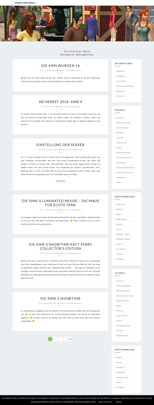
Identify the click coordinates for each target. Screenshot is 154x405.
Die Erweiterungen (123, 123)
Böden (118, 214)
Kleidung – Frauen (123, 234)
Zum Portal (120, 96)
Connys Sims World (24, 2)
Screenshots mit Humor (125, 167)
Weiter (71, 339)
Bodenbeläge (121, 219)
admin (62, 70)
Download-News (122, 301)
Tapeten (119, 254)
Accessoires (120, 204)
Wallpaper (120, 259)
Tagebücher (120, 177)
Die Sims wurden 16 (60, 66)
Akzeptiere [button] (119, 402)
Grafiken (119, 330)
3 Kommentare (74, 210)
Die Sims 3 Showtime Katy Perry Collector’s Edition (60, 246)
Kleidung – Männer (123, 239)
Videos (118, 182)
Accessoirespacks (123, 291)
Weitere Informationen (105, 402)
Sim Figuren (120, 387)
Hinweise (119, 138)
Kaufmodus (120, 372)
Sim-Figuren (121, 249)
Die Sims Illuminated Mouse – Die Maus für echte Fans (60, 203)
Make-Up (119, 244)
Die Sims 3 (120, 281)
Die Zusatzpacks (122, 128)
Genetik (119, 224)
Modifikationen (122, 335)
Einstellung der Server (60, 145)
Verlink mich (121, 81)
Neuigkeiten (121, 76)
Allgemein (120, 71)
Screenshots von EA (123, 157)
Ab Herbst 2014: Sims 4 (60, 102)
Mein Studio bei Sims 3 (124, 296)
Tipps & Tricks (121, 143)
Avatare (119, 209)
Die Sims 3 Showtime (60, 298)
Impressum (120, 91)
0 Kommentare (74, 70)
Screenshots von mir (124, 172)
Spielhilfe (120, 133)
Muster (119, 382)
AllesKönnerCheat (123, 152)
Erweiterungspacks (123, 286)
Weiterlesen (61, 181)
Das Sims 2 (120, 118)
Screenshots (121, 162)
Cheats (119, 147)
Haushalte (120, 367)
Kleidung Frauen (122, 377)
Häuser (119, 229)
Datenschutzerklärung (125, 86)
